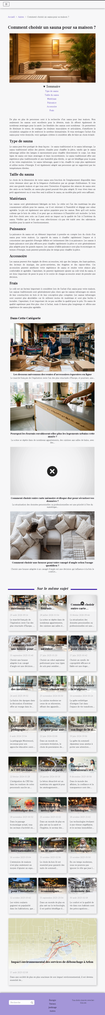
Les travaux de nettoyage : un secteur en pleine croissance (52, 812)
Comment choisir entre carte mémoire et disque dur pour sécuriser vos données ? (52, 500)
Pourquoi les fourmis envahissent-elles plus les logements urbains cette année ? (52, 435)
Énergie (52, 1000)
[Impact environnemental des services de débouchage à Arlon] (52, 943)
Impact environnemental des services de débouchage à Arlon (52, 962)
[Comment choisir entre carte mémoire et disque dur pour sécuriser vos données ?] (52, 471)
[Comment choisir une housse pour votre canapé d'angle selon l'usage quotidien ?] (52, 535)
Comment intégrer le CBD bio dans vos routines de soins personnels (23, 772)
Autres (21, 16)
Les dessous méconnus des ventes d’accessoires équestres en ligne (52, 374)
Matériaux (51, 98)
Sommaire (53, 86)
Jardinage (52, 1007)
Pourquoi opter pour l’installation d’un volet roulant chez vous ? (23, 893)
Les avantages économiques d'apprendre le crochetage (51, 893)
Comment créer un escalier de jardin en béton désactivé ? (53, 772)
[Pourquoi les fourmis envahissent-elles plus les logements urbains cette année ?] (52, 406)
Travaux (52, 1004)
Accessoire (52, 106)
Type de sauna (51, 91)
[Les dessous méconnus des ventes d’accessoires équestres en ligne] (52, 347)
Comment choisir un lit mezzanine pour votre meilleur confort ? (53, 852)
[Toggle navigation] (6, 4)
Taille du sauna (52, 94)
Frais (52, 110)
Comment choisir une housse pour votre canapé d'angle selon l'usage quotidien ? (52, 564)
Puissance (51, 102)
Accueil (11, 16)
